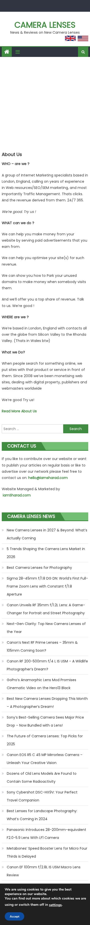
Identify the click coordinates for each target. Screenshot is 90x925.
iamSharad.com (17, 495)
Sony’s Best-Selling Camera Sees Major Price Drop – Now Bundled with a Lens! (45, 721)
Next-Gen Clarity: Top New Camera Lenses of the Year (46, 627)
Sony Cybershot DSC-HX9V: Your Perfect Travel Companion (42, 796)
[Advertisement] (45, 104)
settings (55, 905)
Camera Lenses (45, 24)
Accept (14, 917)
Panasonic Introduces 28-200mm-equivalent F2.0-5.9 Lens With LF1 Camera (46, 833)
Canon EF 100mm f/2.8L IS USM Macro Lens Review (43, 871)
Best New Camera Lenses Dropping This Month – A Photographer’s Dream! (47, 702)
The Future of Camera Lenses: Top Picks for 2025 (45, 740)
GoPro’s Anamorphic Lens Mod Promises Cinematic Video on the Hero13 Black (41, 683)
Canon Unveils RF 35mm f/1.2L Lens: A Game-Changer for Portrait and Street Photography (46, 609)
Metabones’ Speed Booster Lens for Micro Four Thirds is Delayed (47, 852)
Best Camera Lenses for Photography (39, 567)
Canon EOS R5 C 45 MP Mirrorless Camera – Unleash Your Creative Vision (44, 758)
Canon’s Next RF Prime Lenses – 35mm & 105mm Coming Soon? (42, 646)
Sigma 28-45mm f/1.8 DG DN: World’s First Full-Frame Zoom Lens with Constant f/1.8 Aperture (47, 586)
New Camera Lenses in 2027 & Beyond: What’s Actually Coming (47, 534)
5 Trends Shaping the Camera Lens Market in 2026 (46, 552)
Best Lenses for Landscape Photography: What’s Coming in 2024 (42, 814)
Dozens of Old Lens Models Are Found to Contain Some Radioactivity (41, 777)
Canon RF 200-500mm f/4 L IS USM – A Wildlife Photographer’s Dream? (47, 665)
